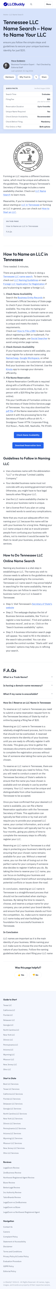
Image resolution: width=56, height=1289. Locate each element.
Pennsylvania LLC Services (14, 1128)
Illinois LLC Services (12, 1123)
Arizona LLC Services (12, 1133)
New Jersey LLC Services (14, 1148)
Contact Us (8, 1227)
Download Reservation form (28, 445)
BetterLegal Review (11, 1187)
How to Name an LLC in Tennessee (22, 226)
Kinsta (9, 369)
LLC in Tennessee (30, 204)
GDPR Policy (8, 1266)
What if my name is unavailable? (20, 694)
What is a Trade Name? (15, 677)
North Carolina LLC (11, 1030)
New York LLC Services (13, 1118)
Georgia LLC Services (12, 1108)
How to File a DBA (26, 331)
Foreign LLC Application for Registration (24, 284)
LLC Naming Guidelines (26, 280)
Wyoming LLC (9, 1054)
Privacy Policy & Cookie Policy (16, 1256)
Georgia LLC (8, 1025)
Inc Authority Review (12, 1192)
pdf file (9, 411)
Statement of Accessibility (14, 1241)
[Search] (31, 4)
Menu (48, 4)
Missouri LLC (8, 1059)
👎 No (35, 975)
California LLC (9, 1010)
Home (5, 14)
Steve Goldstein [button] (18, 61)
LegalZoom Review (11, 1168)
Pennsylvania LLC (10, 1045)
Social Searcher (39, 338)
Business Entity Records (30, 297)
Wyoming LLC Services (12, 1138)
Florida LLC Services (12, 1099)
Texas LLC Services (11, 1089)
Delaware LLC (9, 1020)
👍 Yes (21, 975)
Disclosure (9, 77)
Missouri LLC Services (12, 1143)
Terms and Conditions (12, 1251)
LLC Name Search (16, 14)
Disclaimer (7, 1246)
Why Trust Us (25, 77)
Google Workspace (29, 358)
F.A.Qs (9, 231)
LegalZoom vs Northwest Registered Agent (21, 1212)
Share (44, 77)
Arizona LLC (8, 1049)
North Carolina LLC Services (15, 1113)
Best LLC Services (10, 1084)
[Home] (14, 4)
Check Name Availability (28, 435)
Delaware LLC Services (13, 1104)
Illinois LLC (8, 1040)
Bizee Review (9, 1182)
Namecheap (12, 358)
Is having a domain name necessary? (23, 685)
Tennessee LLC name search (18, 276)
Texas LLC (7, 1005)
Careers (6, 1232)
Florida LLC (8, 1015)
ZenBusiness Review (12, 1172)
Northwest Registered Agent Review (18, 1177)
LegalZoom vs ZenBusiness (15, 1202)
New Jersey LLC (10, 1064)
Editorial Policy (9, 1271)
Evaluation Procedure (12, 1261)
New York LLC (9, 1035)
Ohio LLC (7, 1069)
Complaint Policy (10, 1236)
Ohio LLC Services (11, 1153)
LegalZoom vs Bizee (11, 1207)
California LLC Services (13, 1094)
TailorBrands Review (12, 1197)
